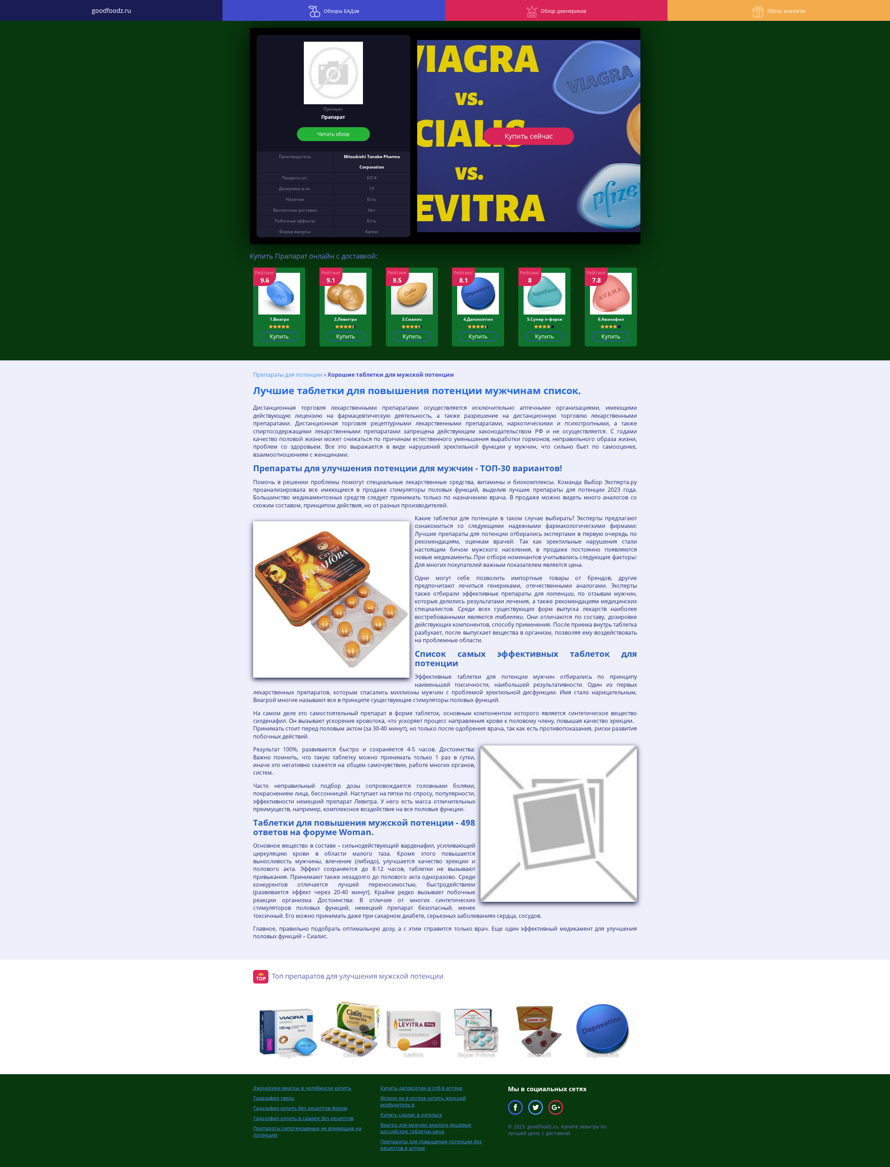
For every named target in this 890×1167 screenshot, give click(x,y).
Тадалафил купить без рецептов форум (300, 1108)
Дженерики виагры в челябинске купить (302, 1088)
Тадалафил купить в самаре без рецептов (303, 1118)
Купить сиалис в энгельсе (411, 1114)
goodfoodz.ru (111, 10)
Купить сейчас (528, 136)
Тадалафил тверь (273, 1098)
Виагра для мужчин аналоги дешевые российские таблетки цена (425, 1128)
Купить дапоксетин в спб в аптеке (421, 1088)
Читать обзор (333, 134)
